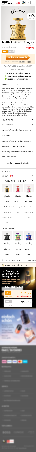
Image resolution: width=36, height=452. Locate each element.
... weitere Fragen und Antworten (18, 163)
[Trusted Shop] (23, 3)
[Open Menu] (7, 3)
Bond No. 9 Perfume (11, 42)
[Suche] (28, 3)
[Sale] (18, 3)
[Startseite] (2, 260)
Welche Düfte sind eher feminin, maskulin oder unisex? (16, 132)
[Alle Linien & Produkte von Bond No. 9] (18, 11)
